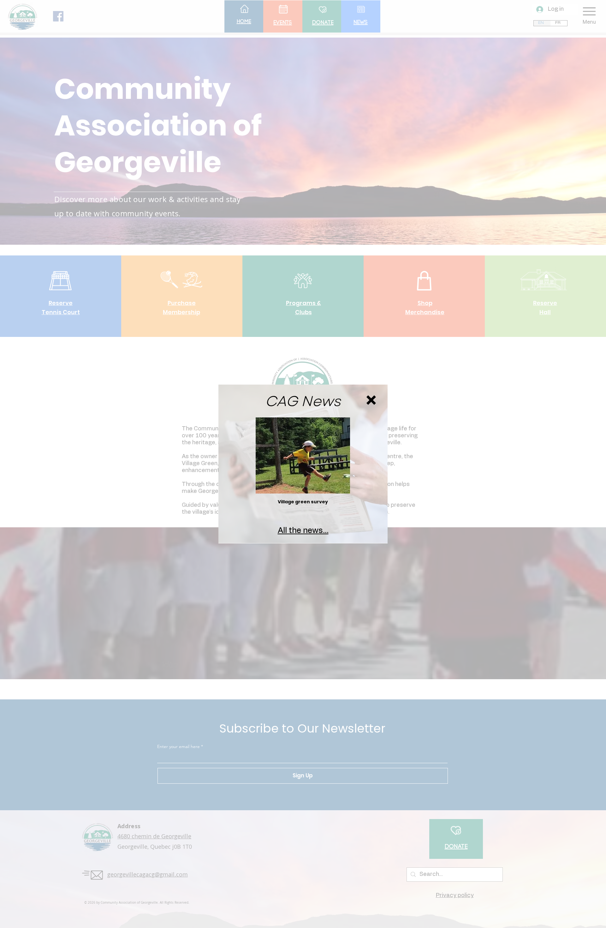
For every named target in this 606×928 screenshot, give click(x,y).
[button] (371, 400)
